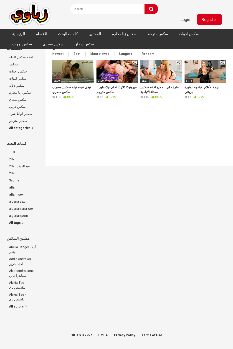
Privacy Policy (124, 335)
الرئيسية (18, 34)
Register (209, 19)
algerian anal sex (21, 208)
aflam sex (16, 194)
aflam (13, 187)
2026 (12, 173)
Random (148, 54)
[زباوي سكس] (29, 14)
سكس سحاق (84, 44)
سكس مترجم (157, 34)
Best (77, 54)
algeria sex (17, 201)
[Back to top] (218, 335)
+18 (12, 152)
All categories (20, 128)
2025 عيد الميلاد (19, 166)
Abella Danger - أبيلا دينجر (22, 249)
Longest (125, 54)
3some (14, 180)
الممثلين (95, 34)
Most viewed (99, 54)
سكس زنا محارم (124, 34)
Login (185, 19)
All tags (15, 223)
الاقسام (41, 34)
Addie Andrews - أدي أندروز (21, 261)
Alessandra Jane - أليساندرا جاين (22, 273)
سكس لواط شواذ (20, 114)
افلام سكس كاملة (21, 57)
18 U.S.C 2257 (81, 335)
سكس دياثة (16, 85)
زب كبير (14, 64)
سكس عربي (17, 107)
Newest (58, 54)
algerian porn (18, 215)
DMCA (103, 335)
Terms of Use (152, 335)
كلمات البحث (68, 34)
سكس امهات (22, 44)
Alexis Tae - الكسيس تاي (17, 297)
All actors (17, 306)
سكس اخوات (189, 34)
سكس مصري (53, 44)
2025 (12, 159)
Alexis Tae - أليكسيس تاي (17, 285)
